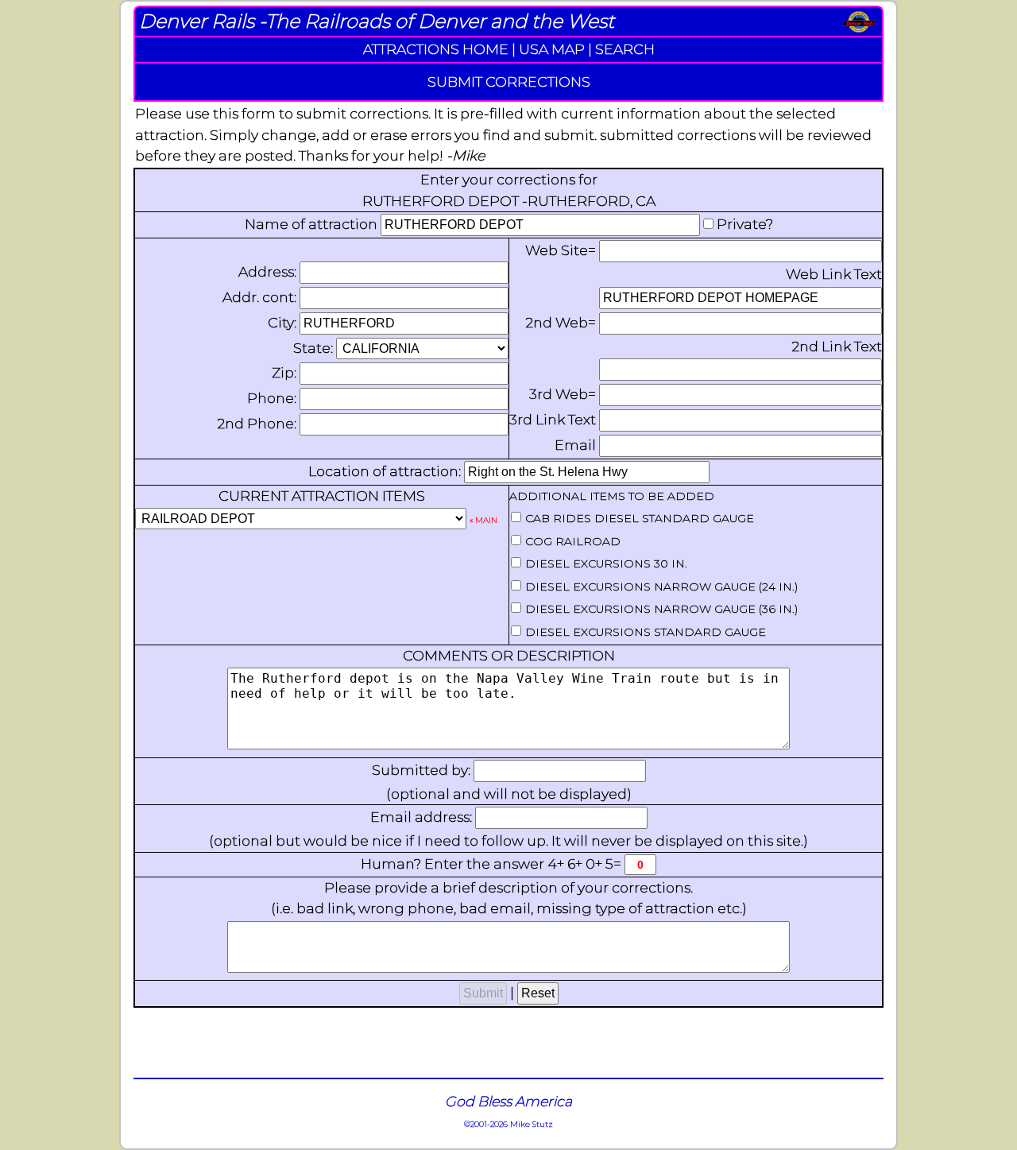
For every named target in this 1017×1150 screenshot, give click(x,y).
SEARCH (625, 49)
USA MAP (552, 49)
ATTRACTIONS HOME (435, 49)
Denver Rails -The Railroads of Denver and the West (376, 21)
